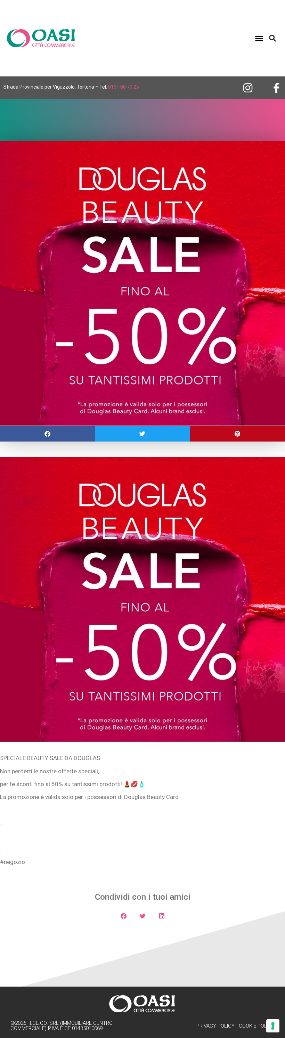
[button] (259, 38)
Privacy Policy (215, 1026)
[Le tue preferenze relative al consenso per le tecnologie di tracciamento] (272, 1025)
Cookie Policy (257, 1026)
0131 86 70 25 (123, 87)
